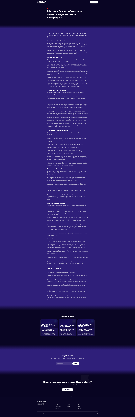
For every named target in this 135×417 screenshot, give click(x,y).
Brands (60, 2)
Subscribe (76, 363)
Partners (66, 2)
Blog (79, 406)
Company (73, 2)
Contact (79, 408)
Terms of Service (93, 404)
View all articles (68, 338)
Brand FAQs (57, 408)
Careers (79, 404)
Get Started (94, 2)
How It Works (69, 404)
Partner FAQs (69, 406)
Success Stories (58, 406)
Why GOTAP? (57, 404)
